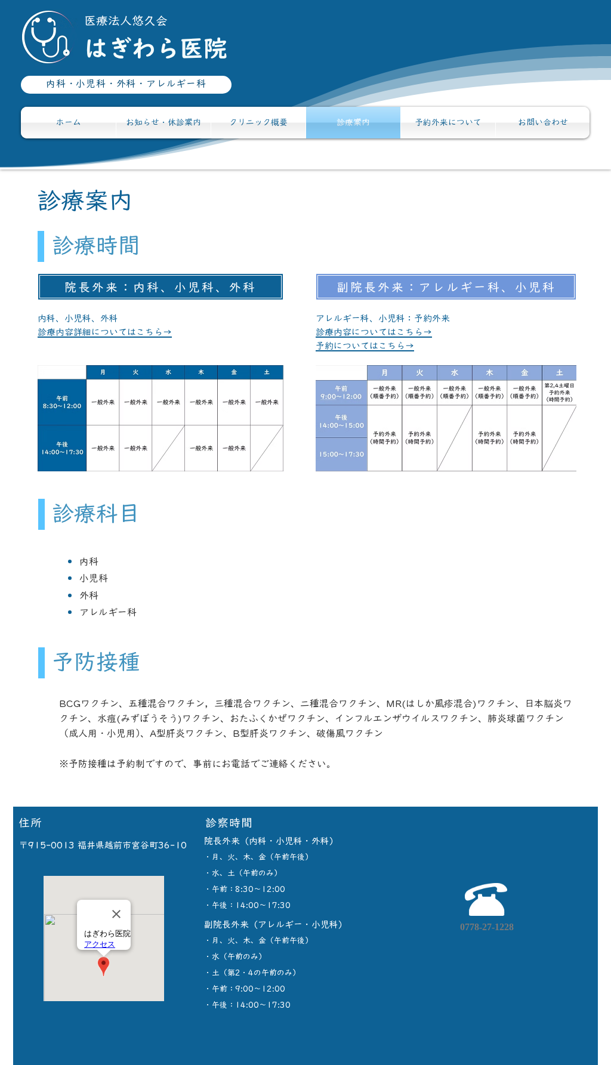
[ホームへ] (126, 37)
